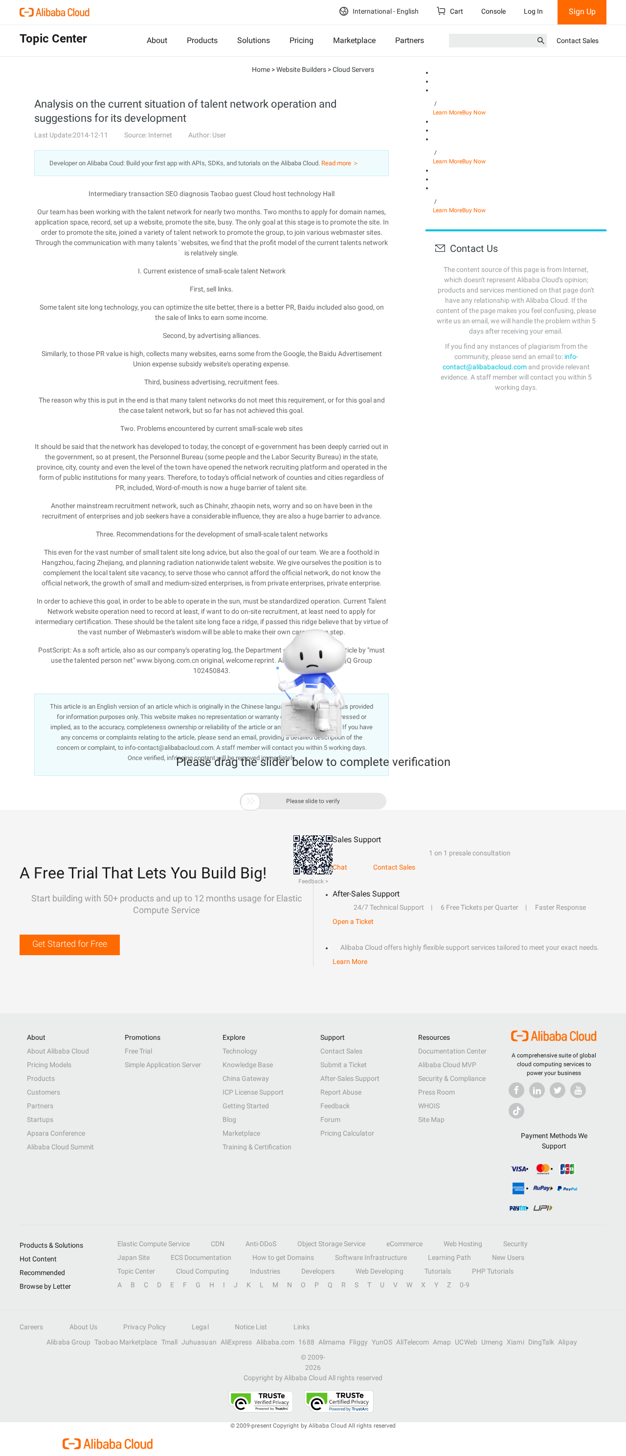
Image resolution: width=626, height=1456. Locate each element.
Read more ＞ (340, 163)
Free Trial (138, 1051)
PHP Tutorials (493, 1271)
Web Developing (379, 1271)
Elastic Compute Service (153, 1244)
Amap (442, 1342)
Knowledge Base (248, 1065)
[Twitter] (557, 1090)
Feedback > (313, 881)
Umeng (492, 1342)
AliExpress (236, 1342)
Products (202, 40)
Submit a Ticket (343, 1065)
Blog (229, 1119)
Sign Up (582, 11)
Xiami (515, 1342)
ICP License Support (253, 1092)
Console (493, 11)
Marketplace (354, 40)
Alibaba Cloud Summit (60, 1147)
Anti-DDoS (261, 1244)
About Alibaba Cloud (58, 1051)
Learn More (447, 112)
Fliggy (358, 1342)
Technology (240, 1051)
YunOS (382, 1342)
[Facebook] (516, 1090)
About (157, 40)
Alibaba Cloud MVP (447, 1065)
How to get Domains (283, 1257)
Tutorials (438, 1271)
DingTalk (541, 1342)
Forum (330, 1119)
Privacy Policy (144, 1327)
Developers (318, 1271)
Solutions (253, 40)
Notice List (251, 1327)
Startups (40, 1119)
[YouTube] (578, 1090)
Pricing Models (49, 1065)
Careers (32, 1327)
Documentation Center (452, 1051)
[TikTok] (516, 1111)
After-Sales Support (350, 1078)
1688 (306, 1342)
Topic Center (136, 1271)
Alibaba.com (275, 1342)
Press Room (436, 1092)
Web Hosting (463, 1244)
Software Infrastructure (371, 1257)
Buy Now (474, 112)
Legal (200, 1327)
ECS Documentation (201, 1257)
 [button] (250, 801)
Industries (265, 1271)
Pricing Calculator (347, 1133)
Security (515, 1244)
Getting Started (246, 1106)
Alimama (332, 1342)
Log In (533, 11)
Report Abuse (340, 1092)
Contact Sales (578, 41)
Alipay (567, 1342)
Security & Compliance (452, 1078)
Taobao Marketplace (125, 1342)
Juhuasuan (199, 1342)
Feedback (335, 1106)
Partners (409, 40)
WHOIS (429, 1106)
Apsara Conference (56, 1133)
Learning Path (449, 1257)
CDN (217, 1244)
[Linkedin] (537, 1090)
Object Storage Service (331, 1244)
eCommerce (404, 1244)
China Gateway (246, 1078)
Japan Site (133, 1257)
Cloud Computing (202, 1271)
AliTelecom (412, 1342)
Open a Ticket (353, 921)
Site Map (431, 1119)
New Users (508, 1257)
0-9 (465, 1285)
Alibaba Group (68, 1342)
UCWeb (466, 1342)
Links (301, 1327)
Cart (455, 11)
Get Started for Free (69, 944)
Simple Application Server (163, 1065)
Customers (43, 1092)
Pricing (301, 40)
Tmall (169, 1342)
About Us (83, 1327)
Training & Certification (257, 1147)
